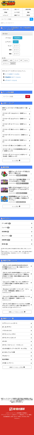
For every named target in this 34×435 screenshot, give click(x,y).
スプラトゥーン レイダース (9, 323)
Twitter (19, 416)
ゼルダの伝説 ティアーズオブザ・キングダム (14, 348)
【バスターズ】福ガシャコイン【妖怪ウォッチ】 (14, 130)
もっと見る (15, 160)
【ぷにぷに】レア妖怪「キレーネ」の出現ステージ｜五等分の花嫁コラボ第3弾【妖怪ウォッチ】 (15, 283)
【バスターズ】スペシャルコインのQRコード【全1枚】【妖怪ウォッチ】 (14, 155)
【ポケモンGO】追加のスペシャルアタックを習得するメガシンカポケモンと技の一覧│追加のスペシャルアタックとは (16, 305)
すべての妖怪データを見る (12, 74)
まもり (13, 63)
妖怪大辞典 (28, 9)
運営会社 (22, 414)
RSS (28, 416)
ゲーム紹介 (6, 223)
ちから (26, 60)
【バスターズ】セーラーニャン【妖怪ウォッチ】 (14, 124)
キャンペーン (6, 235)
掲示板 (28, 15)
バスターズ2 (6, 9)
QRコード (17, 9)
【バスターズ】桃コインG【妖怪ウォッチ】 (14, 145)
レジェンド (5, 15)
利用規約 (24, 413)
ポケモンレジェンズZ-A (8, 334)
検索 (31, 19)
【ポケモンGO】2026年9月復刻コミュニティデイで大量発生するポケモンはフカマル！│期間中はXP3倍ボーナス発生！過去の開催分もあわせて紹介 (16, 275)
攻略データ (17, 15)
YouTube (24, 416)
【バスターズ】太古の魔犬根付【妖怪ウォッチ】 (14, 141)
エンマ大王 (17, 12)
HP (21, 60)
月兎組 (5, 12)
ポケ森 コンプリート (8, 363)
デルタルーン (6, 355)
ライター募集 (28, 414)
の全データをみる (13, 77)
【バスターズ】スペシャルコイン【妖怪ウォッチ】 (15, 135)
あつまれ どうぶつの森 (8, 352)
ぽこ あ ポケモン (7, 327)
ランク (16, 60)
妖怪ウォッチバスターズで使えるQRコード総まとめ (14, 108)
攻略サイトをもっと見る (16, 367)
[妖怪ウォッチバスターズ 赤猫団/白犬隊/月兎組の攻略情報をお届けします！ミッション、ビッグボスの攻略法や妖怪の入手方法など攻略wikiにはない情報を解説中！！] (8, 4)
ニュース (5, 227)
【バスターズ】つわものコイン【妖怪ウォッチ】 (14, 114)
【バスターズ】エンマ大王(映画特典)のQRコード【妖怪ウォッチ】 (15, 150)
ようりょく (6, 63)
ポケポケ (4, 341)
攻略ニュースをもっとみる (16, 312)
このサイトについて (10, 413)
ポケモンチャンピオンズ (9, 337)
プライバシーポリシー (6, 414)
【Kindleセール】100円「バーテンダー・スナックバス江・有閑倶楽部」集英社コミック (15, 290)
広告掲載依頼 (6, 416)
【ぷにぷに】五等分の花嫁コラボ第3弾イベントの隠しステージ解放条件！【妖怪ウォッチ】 (16, 298)
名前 (11, 60)
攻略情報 (6, 240)
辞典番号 (5, 60)
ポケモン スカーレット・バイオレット (12, 345)
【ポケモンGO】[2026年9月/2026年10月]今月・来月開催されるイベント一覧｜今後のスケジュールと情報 (15, 267)
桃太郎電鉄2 (5, 359)
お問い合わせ (14, 416)
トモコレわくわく (7, 330)
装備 (28, 12)
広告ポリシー (15, 414)
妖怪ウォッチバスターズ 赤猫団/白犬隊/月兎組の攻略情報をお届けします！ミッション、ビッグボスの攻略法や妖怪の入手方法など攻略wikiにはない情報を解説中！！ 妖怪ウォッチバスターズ (17, 400)
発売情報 (5, 231)
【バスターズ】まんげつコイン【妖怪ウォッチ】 (14, 119)
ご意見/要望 (18, 413)
